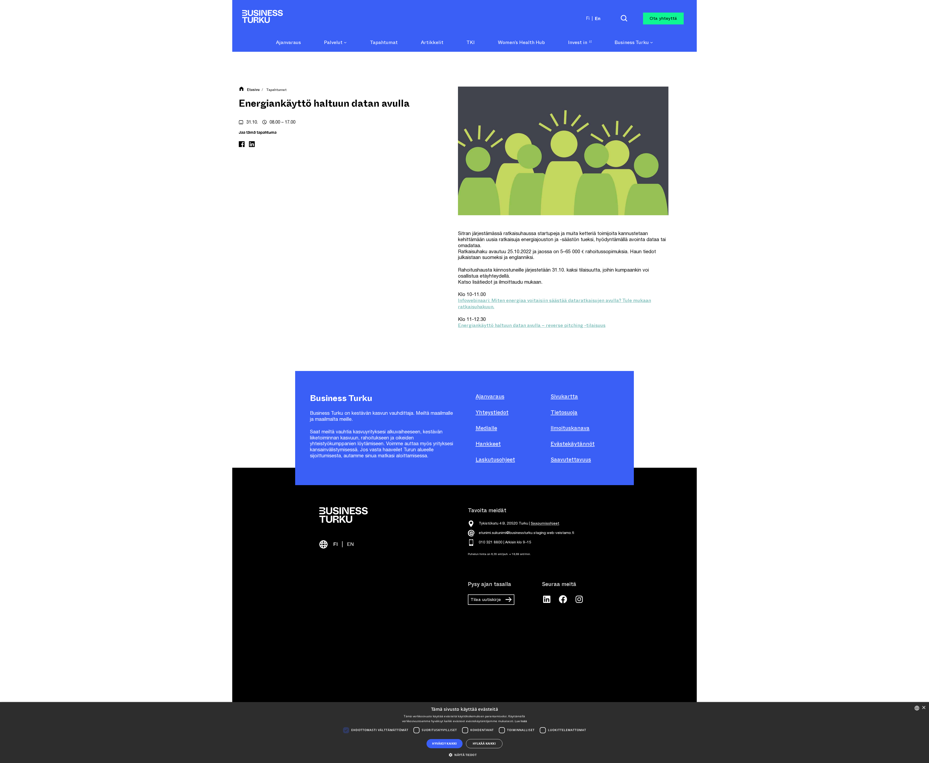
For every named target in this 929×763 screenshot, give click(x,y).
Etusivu (253, 90)
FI (335, 544)
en (597, 18)
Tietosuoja (564, 412)
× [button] (923, 708)
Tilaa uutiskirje (486, 599)
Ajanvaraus (490, 396)
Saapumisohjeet (545, 523)
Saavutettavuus (571, 460)
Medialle (486, 428)
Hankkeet (488, 444)
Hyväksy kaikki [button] (444, 743)
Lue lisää (521, 721)
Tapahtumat (276, 89)
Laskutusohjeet (495, 460)
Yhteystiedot (492, 412)
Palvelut (334, 43)
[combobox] (916, 708)
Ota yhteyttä (663, 18)
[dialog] (464, 732)
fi (588, 18)
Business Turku (632, 43)
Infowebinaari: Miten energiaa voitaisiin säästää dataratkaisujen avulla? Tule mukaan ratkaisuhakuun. (554, 303)
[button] (464, 754)
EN (350, 544)
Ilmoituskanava (570, 428)
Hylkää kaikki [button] (484, 743)
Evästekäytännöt (573, 444)
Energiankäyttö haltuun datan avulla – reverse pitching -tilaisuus (532, 325)
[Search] (624, 18)
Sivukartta (564, 396)
